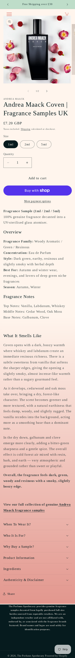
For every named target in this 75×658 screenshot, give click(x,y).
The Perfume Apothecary (31, 655)
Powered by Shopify (56, 655)
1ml (10, 144)
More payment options (37, 201)
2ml (27, 144)
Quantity (8, 154)
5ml (44, 144)
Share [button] (11, 593)
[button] (37, 524)
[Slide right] (46, 91)
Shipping (25, 129)
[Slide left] (28, 91)
